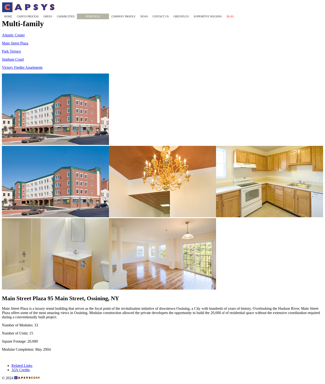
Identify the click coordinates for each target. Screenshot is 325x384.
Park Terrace (11, 51)
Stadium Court (13, 59)
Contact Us (161, 16)
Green (47, 16)
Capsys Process (28, 16)
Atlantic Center (13, 35)
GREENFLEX (181, 16)
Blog (230, 16)
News (144, 16)
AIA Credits (20, 370)
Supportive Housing (208, 16)
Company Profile (123, 16)
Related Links (21, 366)
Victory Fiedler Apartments (22, 67)
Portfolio (93, 16)
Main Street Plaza (15, 43)
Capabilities (65, 16)
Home (8, 16)
